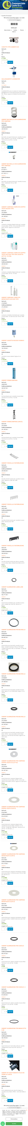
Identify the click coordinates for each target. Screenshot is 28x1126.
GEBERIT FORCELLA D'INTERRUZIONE (13, 463)
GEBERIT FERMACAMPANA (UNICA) (12, 421)
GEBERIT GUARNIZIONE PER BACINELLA (13, 629)
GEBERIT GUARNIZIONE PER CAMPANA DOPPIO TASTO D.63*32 (13, 807)
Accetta (14, 1123)
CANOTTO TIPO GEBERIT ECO (10, 47)
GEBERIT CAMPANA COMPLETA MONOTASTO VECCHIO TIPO (11, 298)
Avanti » (19, 20)
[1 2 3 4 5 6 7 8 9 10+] (4, 62)
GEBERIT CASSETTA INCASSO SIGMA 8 (13, 340)
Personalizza (14, 1119)
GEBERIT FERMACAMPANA (9, 380)
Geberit (3, 131)
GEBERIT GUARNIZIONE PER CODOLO (13, 946)
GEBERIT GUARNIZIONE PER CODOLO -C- (14, 987)
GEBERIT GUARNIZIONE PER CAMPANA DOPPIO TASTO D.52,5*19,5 (13, 761)
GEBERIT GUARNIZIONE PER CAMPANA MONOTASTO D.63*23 (13, 900)
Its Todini (4, 85)
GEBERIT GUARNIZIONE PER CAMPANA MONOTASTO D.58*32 (13, 855)
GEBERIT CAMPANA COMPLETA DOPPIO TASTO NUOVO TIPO (13, 207)
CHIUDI (26, 1110)
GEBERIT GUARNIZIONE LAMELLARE (12, 587)
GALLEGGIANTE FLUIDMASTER (11, 79)
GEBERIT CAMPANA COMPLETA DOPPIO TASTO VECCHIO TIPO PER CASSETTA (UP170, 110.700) (13, 254)
